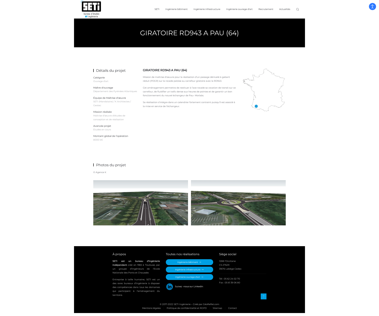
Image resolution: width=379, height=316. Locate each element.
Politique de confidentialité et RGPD (187, 308)
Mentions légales (151, 308)
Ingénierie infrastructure (206, 9)
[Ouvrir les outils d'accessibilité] (372, 6)
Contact (232, 308)
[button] (297, 9)
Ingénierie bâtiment (176, 9)
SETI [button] (157, 9)
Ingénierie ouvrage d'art (239, 9)
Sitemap (217, 308)
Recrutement (265, 9)
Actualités (284, 9)
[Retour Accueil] (91, 9)
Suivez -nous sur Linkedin (188, 286)
